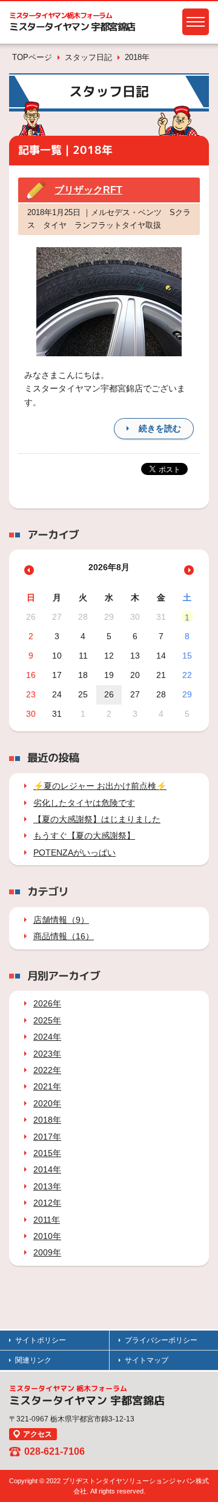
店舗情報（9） (61, 920)
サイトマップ (146, 1360)
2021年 (47, 1086)
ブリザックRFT (88, 190)
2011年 (46, 1220)
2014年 (47, 1169)
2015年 (47, 1153)
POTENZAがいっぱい (74, 852)
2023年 (47, 1053)
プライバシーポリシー (161, 1340)
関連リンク (33, 1360)
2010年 (47, 1236)
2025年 (47, 1020)
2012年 (47, 1203)
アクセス (37, 1434)
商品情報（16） (63, 936)
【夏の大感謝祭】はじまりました (96, 819)
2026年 (47, 1003)
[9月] (189, 570)
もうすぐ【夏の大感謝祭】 (84, 835)
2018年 (47, 1120)
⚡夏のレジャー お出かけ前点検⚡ (100, 786)
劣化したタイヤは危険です (84, 803)
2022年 (47, 1070)
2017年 (47, 1136)
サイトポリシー (40, 1340)
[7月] (29, 570)
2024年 (47, 1037)
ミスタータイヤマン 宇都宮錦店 (72, 26)
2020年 (47, 1103)
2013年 (47, 1186)
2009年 (47, 1252)
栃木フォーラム (60, 15)
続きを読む (160, 428)
